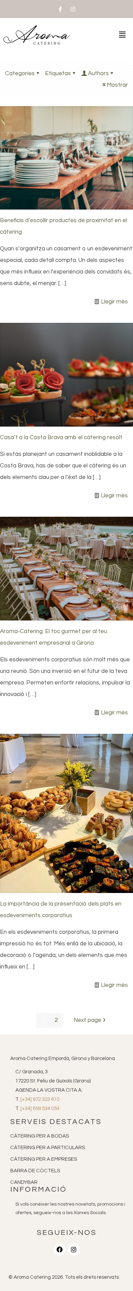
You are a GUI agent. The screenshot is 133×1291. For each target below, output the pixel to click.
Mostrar (117, 85)
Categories (20, 73)
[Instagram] (73, 9)
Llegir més (114, 302)
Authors (98, 73)
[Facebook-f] (60, 9)
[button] (122, 35)
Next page (87, 1020)
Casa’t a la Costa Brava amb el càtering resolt (61, 437)
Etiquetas (58, 73)
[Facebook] (60, 1249)
